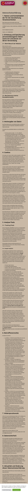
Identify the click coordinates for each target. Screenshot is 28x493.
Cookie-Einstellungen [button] (7, 489)
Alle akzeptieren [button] (16, 489)
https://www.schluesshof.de (11, 47)
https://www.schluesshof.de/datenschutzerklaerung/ (14, 482)
